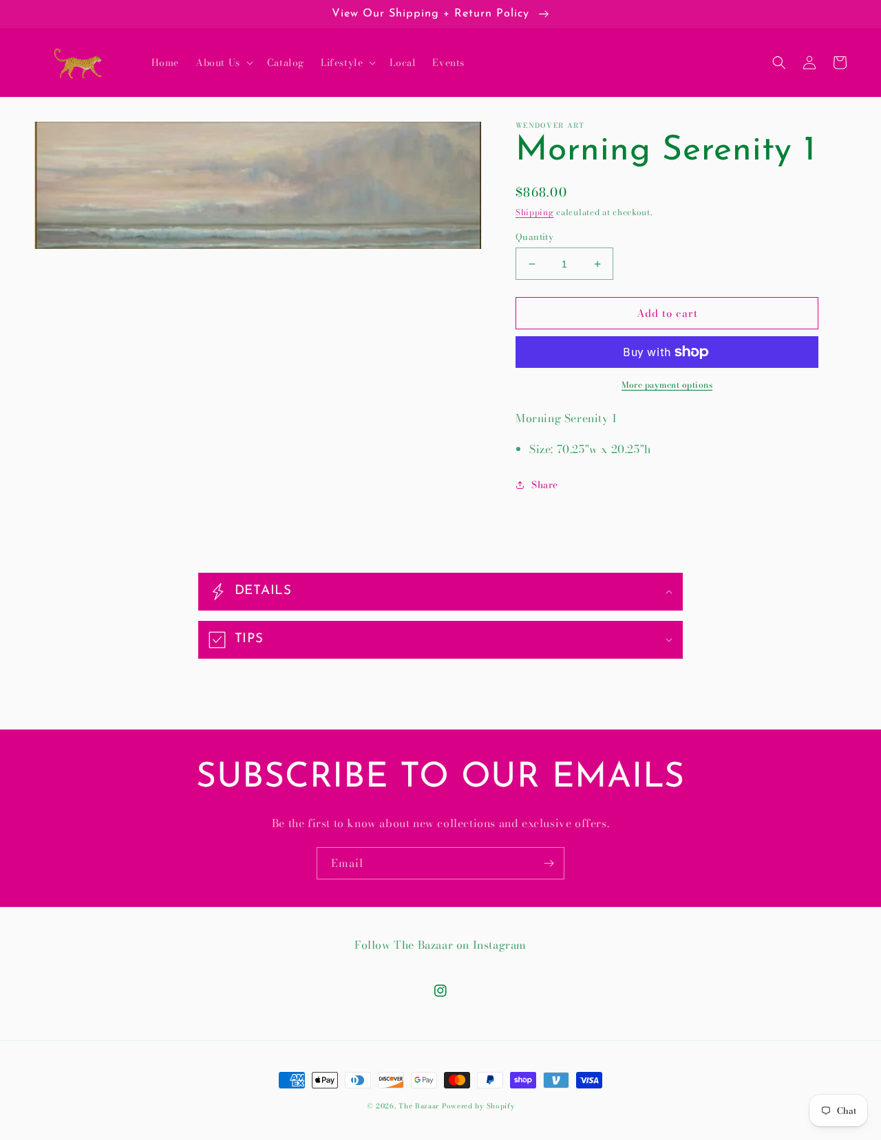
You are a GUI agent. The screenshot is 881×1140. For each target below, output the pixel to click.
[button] (223, 62)
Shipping (535, 212)
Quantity (534, 236)
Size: (541, 449)
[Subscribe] (548, 863)
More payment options (667, 385)
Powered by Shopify (478, 1106)
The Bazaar (419, 1106)
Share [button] (544, 484)
